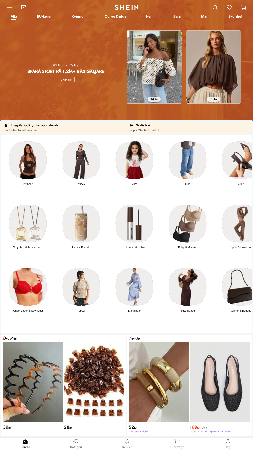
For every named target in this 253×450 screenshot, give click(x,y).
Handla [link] (25, 447)
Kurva (81, 183)
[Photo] (27, 160)
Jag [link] (227, 447)
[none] (25, 441)
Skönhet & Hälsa (135, 247)
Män (187, 183)
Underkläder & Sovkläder (28, 310)
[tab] (13, 17)
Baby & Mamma (187, 247)
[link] (26, 7)
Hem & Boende (81, 247)
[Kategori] (8, 7)
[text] (154, 99)
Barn (134, 183)
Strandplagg (188, 310)
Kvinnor (28, 183)
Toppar (81, 310)
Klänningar (134, 310)
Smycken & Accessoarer (28, 247)
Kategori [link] (76, 447)
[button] (243, 7)
